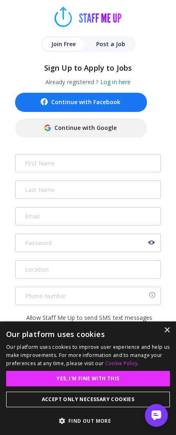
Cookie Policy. (122, 363)
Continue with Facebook (85, 102)
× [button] (167, 330)
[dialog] (88, 378)
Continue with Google (85, 128)
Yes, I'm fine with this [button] (87, 378)
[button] (88, 421)
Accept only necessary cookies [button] (88, 399)
